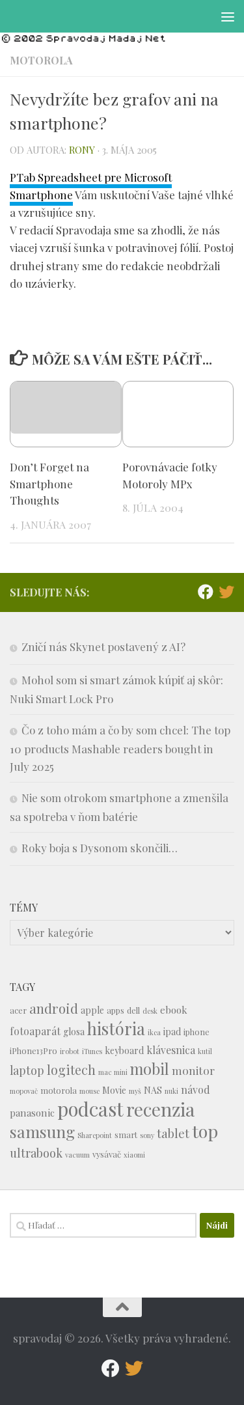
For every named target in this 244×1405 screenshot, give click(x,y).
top (205, 1131)
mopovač (24, 1091)
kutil (205, 1051)
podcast (90, 1108)
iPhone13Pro (33, 1050)
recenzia (160, 1109)
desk (149, 1011)
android (53, 1008)
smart (126, 1134)
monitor (193, 1070)
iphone (196, 1031)
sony (147, 1135)
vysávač (106, 1154)
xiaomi (134, 1155)
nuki (171, 1091)
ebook (173, 1009)
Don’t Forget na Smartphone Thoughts (49, 483)
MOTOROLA (41, 60)
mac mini (113, 1072)
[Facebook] (205, 592)
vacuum (77, 1155)
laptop (27, 1070)
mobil (149, 1069)
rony (82, 149)
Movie (114, 1090)
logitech (71, 1069)
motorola (58, 1090)
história (116, 1028)
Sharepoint (94, 1135)
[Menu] (227, 16)
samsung (42, 1131)
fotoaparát (35, 1031)
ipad (172, 1031)
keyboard (124, 1050)
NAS (153, 1090)
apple (92, 1010)
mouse (89, 1091)
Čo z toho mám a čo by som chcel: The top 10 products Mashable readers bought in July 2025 (120, 748)
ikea (154, 1032)
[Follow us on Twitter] (226, 592)
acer (18, 1010)
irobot (69, 1051)
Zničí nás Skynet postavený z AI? (103, 646)
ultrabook (36, 1153)
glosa (74, 1031)
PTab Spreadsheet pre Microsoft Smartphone (91, 186)
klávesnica (170, 1050)
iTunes (92, 1051)
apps (115, 1010)
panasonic (32, 1112)
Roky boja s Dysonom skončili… (99, 848)
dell (133, 1010)
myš (135, 1091)
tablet (173, 1133)
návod (195, 1089)
